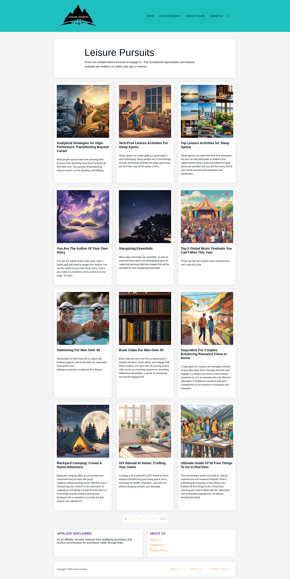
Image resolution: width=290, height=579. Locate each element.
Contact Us (216, 15)
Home (150, 15)
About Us (155, 539)
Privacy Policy (158, 550)
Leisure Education (169, 15)
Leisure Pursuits (195, 15)
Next (162, 518)
